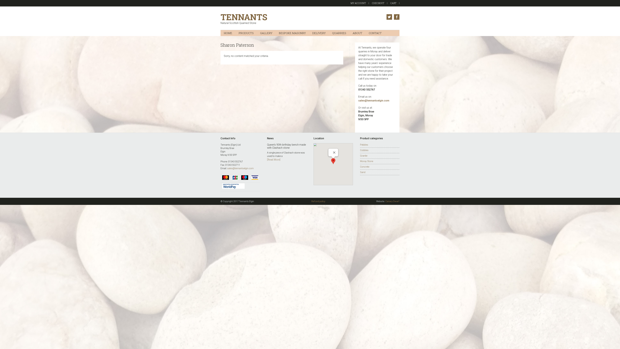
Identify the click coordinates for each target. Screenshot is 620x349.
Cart (393, 3)
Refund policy (318, 201)
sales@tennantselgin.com (240, 168)
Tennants (244, 17)
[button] (333, 161)
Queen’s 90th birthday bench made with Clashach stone (286, 146)
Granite (363, 155)
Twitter (389, 17)
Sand (362, 172)
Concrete (364, 166)
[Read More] (273, 159)
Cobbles (364, 150)
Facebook (396, 17)
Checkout (378, 3)
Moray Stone (366, 161)
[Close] (334, 152)
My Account (358, 3)
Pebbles (364, 144)
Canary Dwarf (392, 201)
